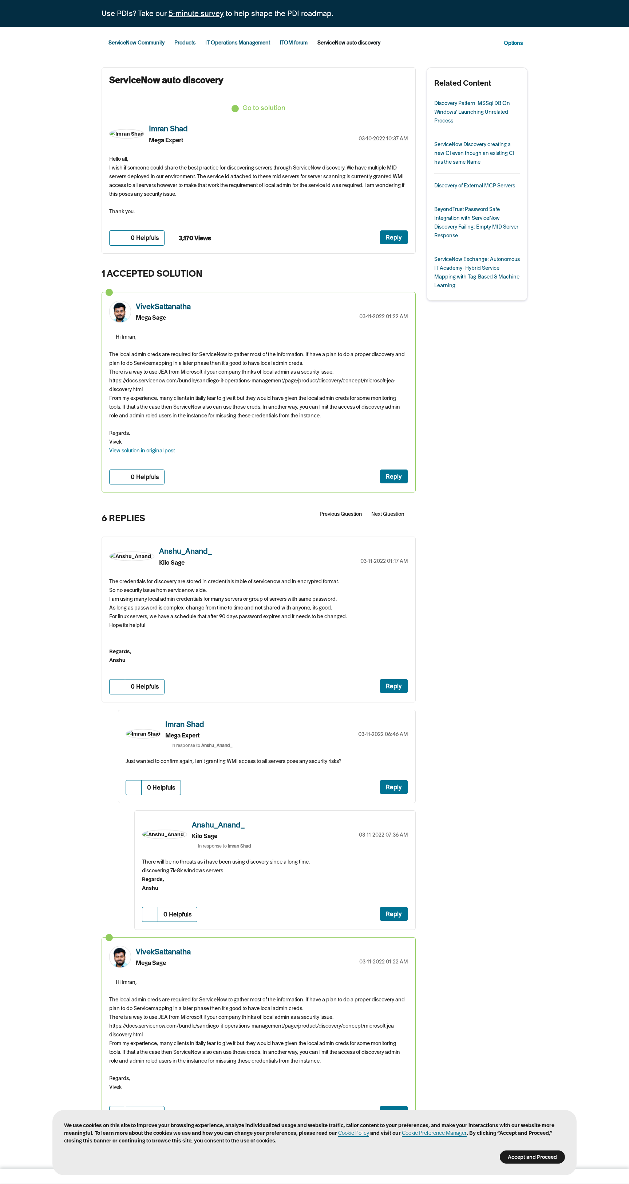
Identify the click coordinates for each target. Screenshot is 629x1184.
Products (184, 42)
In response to (202, 745)
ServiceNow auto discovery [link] (348, 42)
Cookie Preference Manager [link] (434, 1133)
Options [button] (513, 43)
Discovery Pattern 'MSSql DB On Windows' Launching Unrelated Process (472, 112)
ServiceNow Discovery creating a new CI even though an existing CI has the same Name (474, 153)
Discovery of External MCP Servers (474, 185)
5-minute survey (196, 13)
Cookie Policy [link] (353, 1133)
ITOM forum (294, 42)
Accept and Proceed (532, 1157)
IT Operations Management (237, 42)
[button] (117, 238)
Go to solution (263, 108)
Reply (394, 237)
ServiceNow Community (136, 42)
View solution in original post (142, 450)
